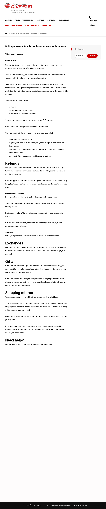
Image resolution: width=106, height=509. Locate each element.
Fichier (53, 420)
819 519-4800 (18, 454)
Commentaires (12, 394)
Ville (55, 375)
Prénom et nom (12, 374)
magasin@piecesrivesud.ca (23, 471)
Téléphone (11, 385)
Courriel (57, 385)
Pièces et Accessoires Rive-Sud (62, 505)
